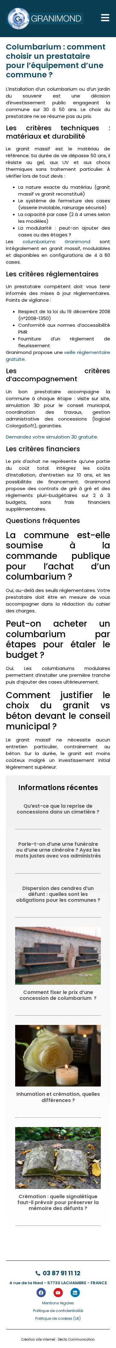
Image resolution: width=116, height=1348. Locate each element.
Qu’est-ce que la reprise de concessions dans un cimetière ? (58, 808)
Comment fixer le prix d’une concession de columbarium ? (58, 995)
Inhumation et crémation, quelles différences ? (58, 1097)
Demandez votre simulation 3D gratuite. (52, 437)
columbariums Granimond (56, 241)
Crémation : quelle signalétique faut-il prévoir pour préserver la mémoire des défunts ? (58, 1202)
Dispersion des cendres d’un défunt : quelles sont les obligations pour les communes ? (58, 894)
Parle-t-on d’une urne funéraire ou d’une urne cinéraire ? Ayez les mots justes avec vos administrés (58, 849)
